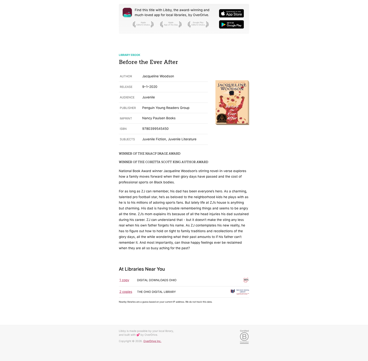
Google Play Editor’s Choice (198, 23)
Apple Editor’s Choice (143, 23)
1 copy (124, 280)
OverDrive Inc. (152, 341)
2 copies (125, 292)
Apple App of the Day (171, 23)
